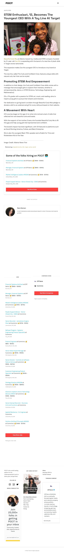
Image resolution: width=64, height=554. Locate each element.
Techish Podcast (47, 474)
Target (26, 147)
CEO (23, 147)
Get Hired (25, 503)
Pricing (25, 508)
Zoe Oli (17, 61)
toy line (30, 147)
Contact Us (26, 507)
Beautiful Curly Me (10, 59)
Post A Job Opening (28, 499)
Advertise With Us (47, 472)
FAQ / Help (26, 504)
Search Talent (26, 501)
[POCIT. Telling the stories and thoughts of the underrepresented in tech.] (9, 3)
